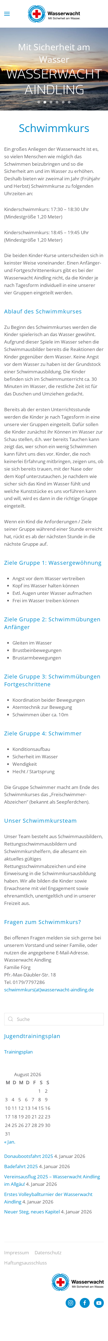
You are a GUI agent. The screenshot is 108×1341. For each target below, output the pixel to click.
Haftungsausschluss (25, 1263)
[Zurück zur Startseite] (54, 14)
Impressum (16, 1252)
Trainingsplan (18, 1052)
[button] (7, 14)
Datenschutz (48, 1252)
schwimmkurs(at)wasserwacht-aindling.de (49, 989)
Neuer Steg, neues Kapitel (32, 1211)
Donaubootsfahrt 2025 (28, 1156)
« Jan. (9, 1142)
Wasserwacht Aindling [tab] (38, 102)
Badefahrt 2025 (21, 1166)
